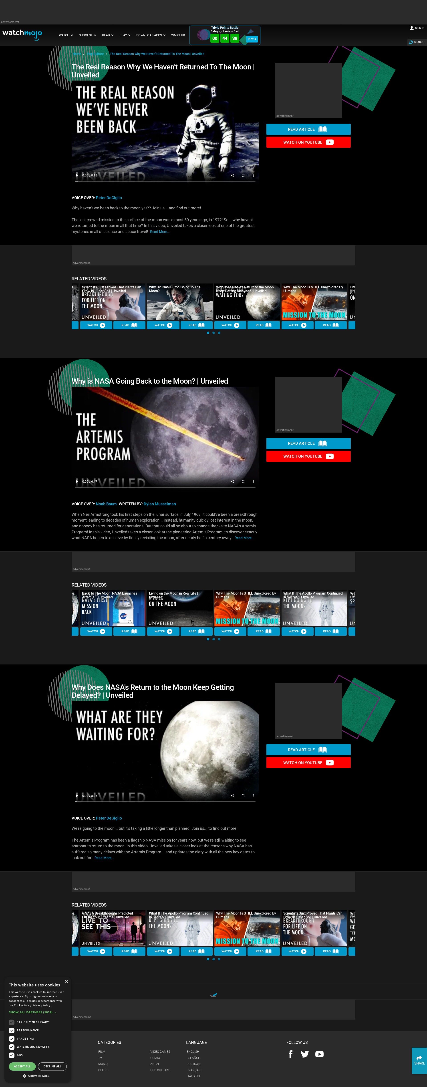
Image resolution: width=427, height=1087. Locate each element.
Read (125, 325)
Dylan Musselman (160, 504)
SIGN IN (420, 28)
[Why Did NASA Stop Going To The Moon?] (180, 301)
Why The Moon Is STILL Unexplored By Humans (313, 289)
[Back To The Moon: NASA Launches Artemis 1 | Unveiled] (113, 608)
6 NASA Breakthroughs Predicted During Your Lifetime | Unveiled (107, 915)
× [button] (66, 981)
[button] (208, 332)
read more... (160, 232)
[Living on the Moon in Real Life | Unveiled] (180, 608)
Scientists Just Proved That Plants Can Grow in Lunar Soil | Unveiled (111, 289)
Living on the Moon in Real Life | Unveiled (173, 595)
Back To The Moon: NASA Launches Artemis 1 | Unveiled (109, 595)
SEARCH (419, 42)
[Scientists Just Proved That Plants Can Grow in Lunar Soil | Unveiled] (113, 301)
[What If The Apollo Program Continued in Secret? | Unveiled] (314, 608)
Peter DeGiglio (109, 198)
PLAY (251, 39)
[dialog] (37, 1030)
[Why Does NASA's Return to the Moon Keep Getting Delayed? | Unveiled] (247, 301)
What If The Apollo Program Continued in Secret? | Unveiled (312, 595)
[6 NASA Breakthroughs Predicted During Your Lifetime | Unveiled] (113, 928)
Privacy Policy (41, 1005)
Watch (92, 325)
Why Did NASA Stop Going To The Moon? (174, 289)
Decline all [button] (52, 1066)
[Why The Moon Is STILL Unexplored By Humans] (314, 301)
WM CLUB (178, 35)
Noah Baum (106, 504)
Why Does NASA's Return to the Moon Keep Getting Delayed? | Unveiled (245, 289)
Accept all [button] (22, 1066)
